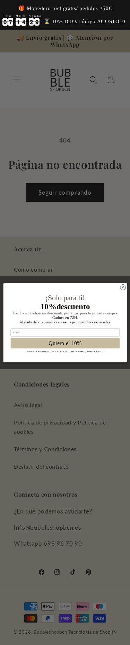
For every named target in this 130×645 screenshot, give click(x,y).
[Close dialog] (122, 287)
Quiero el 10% (64, 343)
